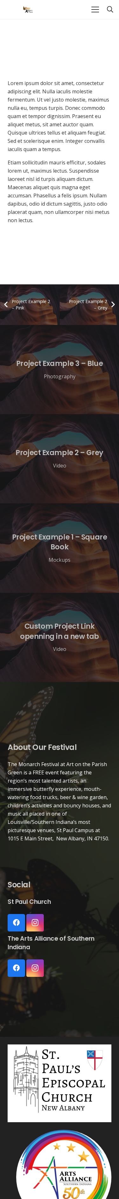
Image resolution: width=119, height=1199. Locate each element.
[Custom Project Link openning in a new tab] (59, 637)
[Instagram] (35, 922)
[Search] (110, 9)
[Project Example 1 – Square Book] (59, 548)
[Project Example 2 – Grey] (59, 458)
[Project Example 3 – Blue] (59, 369)
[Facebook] (16, 922)
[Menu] (95, 9)
